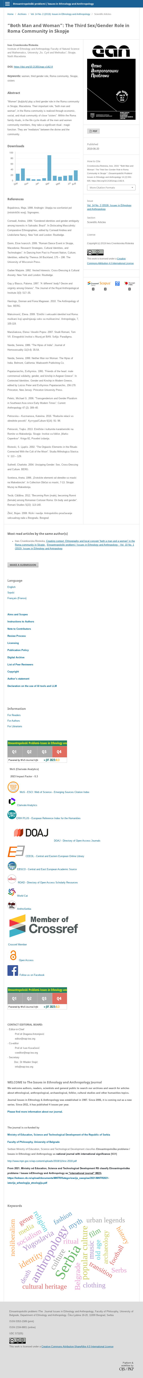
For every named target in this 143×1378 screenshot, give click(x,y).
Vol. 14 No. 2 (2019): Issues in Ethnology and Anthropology (60, 14)
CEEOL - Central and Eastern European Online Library (55, 856)
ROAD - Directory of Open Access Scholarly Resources (47, 882)
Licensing (13, 643)
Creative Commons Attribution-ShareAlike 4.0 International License (77, 1346)
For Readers (14, 715)
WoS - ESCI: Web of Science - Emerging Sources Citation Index (54, 792)
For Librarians (14, 726)
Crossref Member (17, 944)
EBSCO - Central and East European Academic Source (47, 869)
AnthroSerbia (23, 908)
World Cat (22, 895)
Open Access (26, 960)
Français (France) (16, 598)
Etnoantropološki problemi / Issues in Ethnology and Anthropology (53, 3)
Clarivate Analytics (27, 805)
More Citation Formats (102, 187)
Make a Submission (23, 564)
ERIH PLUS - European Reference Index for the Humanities (48, 818)
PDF (94, 131)
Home (10, 14)
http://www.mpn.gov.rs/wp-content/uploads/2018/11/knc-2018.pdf (42, 1161)
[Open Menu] (7, 3)
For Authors (13, 720)
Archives (22, 14)
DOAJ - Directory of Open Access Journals (77, 840)
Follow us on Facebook (32, 975)
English (11, 587)
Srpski (10, 592)
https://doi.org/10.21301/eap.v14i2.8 (33, 66)
